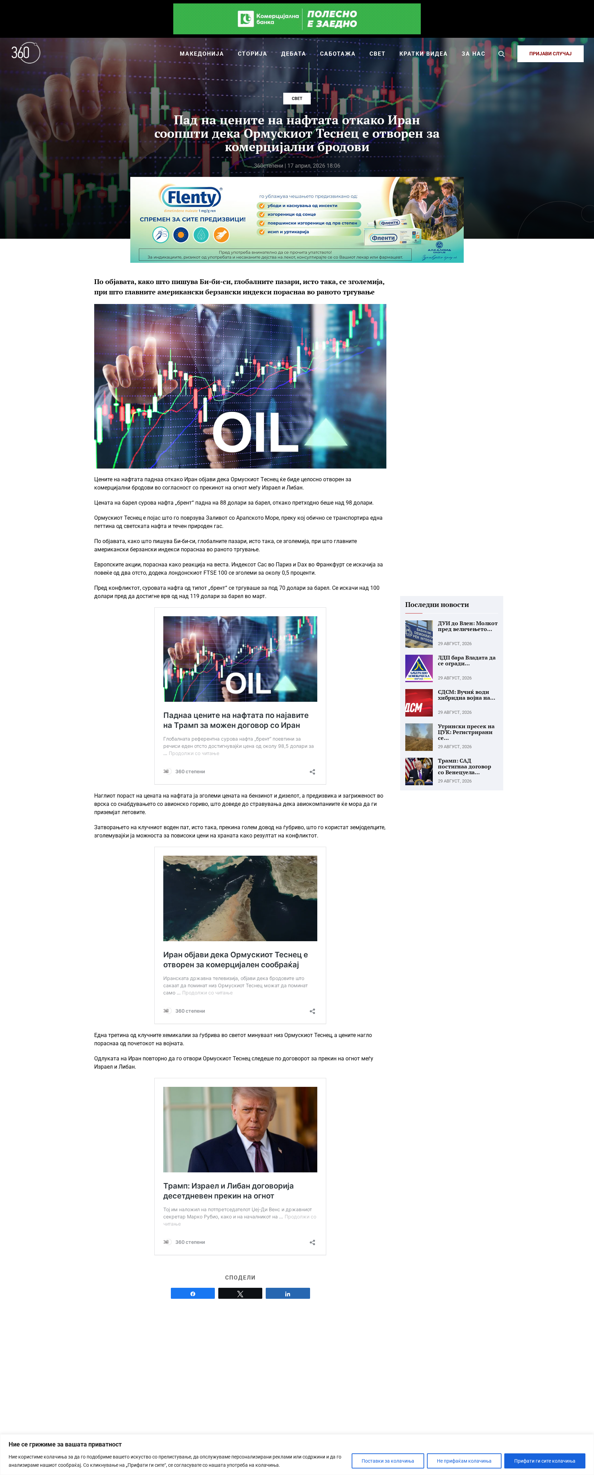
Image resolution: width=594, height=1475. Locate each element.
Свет (297, 98)
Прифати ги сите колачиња (544, 1461)
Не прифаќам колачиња (464, 1461)
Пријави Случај (550, 53)
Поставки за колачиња (388, 1461)
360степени (268, 165)
